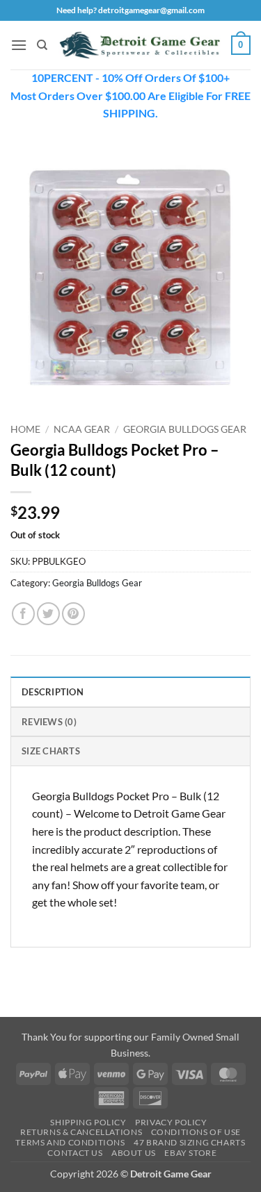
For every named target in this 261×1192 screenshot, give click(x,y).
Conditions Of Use (196, 1132)
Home (25, 429)
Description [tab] (53, 691)
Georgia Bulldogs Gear (184, 429)
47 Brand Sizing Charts (189, 1142)
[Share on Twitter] (48, 613)
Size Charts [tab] (51, 750)
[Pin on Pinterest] (73, 613)
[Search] (42, 45)
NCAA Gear (82, 429)
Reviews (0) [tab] (49, 721)
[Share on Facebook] (23, 613)
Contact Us (74, 1153)
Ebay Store (190, 1153)
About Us (133, 1153)
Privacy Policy (171, 1122)
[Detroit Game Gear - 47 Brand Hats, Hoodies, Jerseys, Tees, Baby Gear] (139, 45)
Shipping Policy (88, 1122)
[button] (18, 45)
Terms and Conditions (70, 1142)
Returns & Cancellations (81, 1132)
